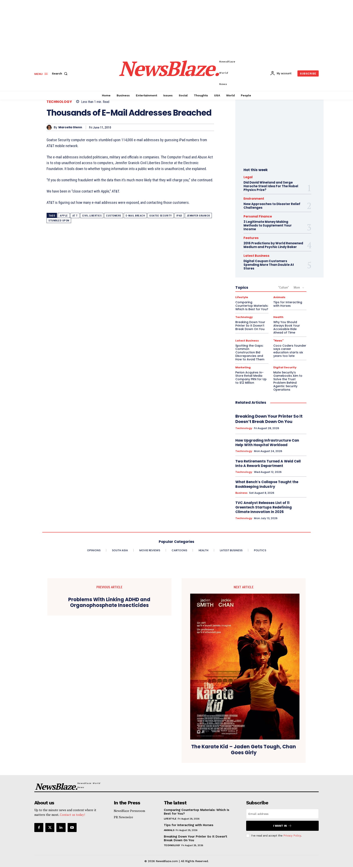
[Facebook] (38, 827)
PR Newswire (123, 817)
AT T (75, 215)
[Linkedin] (60, 827)
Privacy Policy (292, 835)
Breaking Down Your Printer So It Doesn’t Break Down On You (250, 325)
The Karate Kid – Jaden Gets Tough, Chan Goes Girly (243, 750)
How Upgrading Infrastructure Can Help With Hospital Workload (267, 442)
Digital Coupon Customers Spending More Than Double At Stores (269, 265)
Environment (254, 198)
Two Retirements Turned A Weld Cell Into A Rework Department (268, 463)
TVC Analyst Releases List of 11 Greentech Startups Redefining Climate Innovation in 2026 (263, 507)
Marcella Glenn (70, 127)
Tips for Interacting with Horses (287, 304)
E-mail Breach (135, 215)
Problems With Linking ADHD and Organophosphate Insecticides (109, 603)
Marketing (243, 367)
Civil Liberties (92, 215)
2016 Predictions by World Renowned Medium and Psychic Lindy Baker (273, 245)
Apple (64, 215)
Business (241, 493)
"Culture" (283, 287)
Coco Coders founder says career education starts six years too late (289, 351)
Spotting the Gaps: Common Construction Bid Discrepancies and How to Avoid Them (249, 352)
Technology (59, 102)
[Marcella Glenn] (50, 127)
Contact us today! (72, 815)
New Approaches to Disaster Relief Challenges (272, 206)
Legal (248, 177)
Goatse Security (160, 215)
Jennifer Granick (198, 215)
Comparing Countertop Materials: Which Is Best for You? (251, 305)
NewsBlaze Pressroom (129, 811)
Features (251, 237)
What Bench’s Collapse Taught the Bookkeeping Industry (266, 484)
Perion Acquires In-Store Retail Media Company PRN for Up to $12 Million (251, 377)
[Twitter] (49, 827)
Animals (279, 297)
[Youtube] (72, 827)
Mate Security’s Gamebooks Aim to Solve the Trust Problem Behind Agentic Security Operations (287, 381)
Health (278, 317)
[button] (60, 73)
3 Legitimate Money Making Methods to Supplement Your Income (268, 225)
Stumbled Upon (58, 220)
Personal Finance (258, 216)
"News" (278, 340)
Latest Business (256, 255)
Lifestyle (241, 297)
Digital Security (284, 367)
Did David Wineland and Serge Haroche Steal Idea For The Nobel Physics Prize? (271, 186)
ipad (179, 215)
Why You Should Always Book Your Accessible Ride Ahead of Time (286, 327)
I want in (280, 825)
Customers (113, 215)
